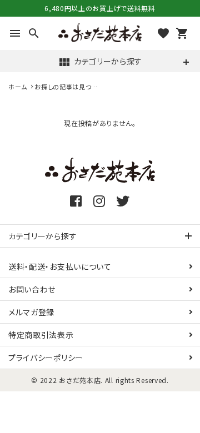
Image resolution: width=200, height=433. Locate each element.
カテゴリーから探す (100, 62)
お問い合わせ (32, 289)
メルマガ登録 (31, 312)
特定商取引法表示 (41, 334)
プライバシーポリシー (45, 357)
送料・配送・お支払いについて (60, 266)
